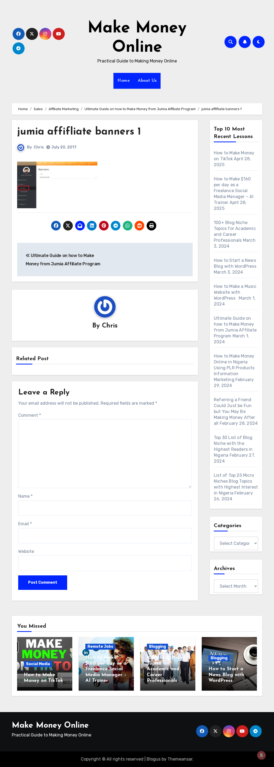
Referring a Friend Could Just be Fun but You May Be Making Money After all (234, 411)
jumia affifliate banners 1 (79, 132)
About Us (147, 81)
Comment (29, 415)
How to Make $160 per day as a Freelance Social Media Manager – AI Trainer (234, 190)
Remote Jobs (100, 646)
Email (25, 523)
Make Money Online (50, 725)
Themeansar (180, 759)
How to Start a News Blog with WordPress (226, 675)
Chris (39, 147)
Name (25, 496)
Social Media (38, 664)
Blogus (154, 759)
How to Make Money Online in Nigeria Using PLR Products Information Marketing (234, 367)
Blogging (157, 646)
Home (123, 81)
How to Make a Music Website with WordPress (235, 292)
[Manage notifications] (261, 755)
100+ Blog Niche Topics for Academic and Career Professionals (166, 669)
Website (26, 551)
